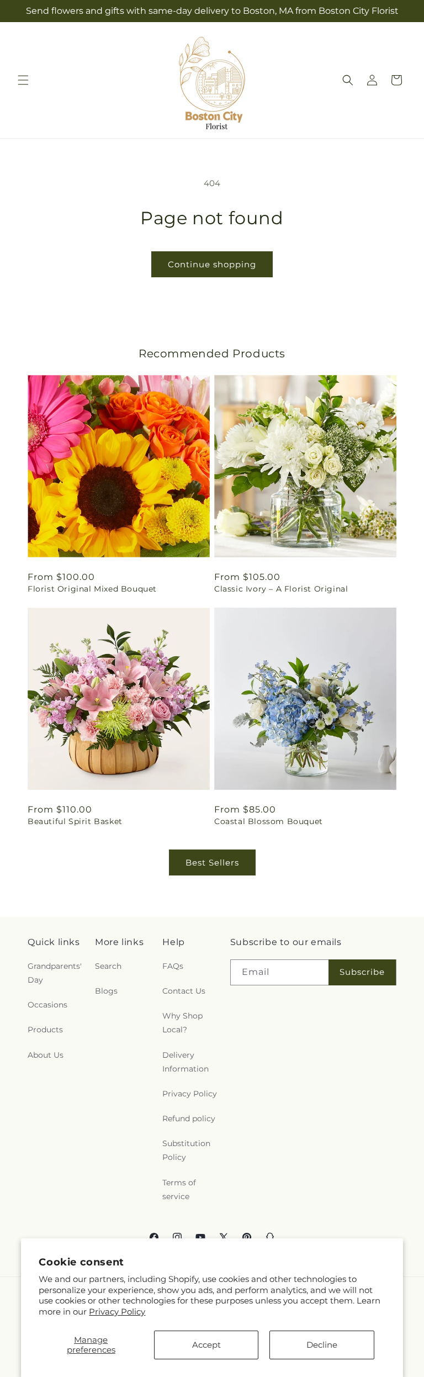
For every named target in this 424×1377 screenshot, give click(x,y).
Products (45, 1030)
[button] (23, 80)
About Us (45, 1055)
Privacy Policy (117, 1311)
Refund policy (188, 1118)
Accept (206, 1344)
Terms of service (179, 1189)
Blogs (106, 991)
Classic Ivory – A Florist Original (281, 589)
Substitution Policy (186, 1150)
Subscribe (362, 972)
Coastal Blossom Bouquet (268, 821)
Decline (321, 1344)
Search (108, 966)
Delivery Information (185, 1062)
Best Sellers (212, 862)
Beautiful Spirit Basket (75, 821)
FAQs (172, 966)
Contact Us (183, 991)
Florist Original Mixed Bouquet (92, 589)
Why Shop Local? (182, 1023)
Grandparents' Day (55, 973)
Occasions (47, 1005)
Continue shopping (212, 264)
